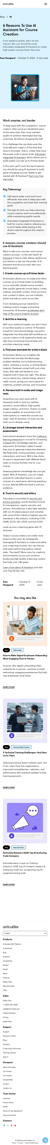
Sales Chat (7, 1000)
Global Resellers (9, 1013)
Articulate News (18, 847)
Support (6, 1032)
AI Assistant (7, 948)
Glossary (6, 1044)
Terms (14, 1143)
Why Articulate (8, 986)
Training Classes (9, 1053)
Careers (6, 1084)
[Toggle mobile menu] (45, 4)
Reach (5, 969)
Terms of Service (9, 1115)
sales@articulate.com (11, 1009)
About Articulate (9, 1067)
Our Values (7, 1071)
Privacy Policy (8, 1102)
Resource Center (9, 1036)
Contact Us (7, 1088)
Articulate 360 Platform (12, 944)
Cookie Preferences (31, 1143)
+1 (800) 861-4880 (10, 1005)
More (5, 973)
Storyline (6, 957)
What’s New (7, 982)
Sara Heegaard (7, 58)
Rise (4, 952)
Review (5, 965)
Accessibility (8, 1080)
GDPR (5, 1107)
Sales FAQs (7, 1021)
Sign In (5, 1057)
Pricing (5, 1017)
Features (6, 978)
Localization (7, 961)
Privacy (20, 1143)
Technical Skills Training (21, 747)
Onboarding (17, 650)
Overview (6, 1098)
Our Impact (7, 1075)
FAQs (5, 990)
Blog (2, 16)
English (7, 933)
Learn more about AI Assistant (18, 567)
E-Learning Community (12, 1048)
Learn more (9, 686)
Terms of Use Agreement (12, 1111)
